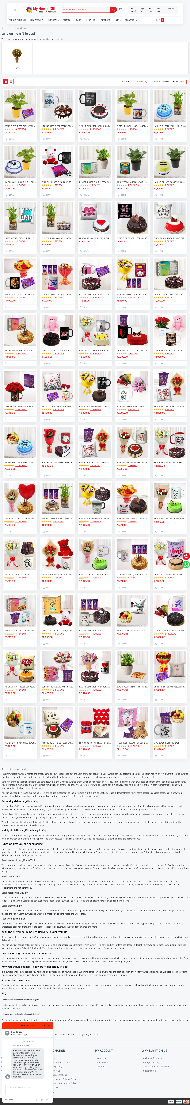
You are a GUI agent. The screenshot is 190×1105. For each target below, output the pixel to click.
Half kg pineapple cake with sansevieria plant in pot (170, 182)
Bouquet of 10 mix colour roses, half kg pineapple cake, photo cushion (95, 350)
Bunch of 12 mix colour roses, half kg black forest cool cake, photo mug (170, 462)
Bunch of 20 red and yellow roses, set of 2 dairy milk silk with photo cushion (170, 687)
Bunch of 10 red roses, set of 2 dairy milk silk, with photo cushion (170, 406)
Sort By (125, 81)
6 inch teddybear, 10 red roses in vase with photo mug (170, 350)
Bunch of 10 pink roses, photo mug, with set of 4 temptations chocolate (132, 406)
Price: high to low (161, 81)
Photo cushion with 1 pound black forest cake (95, 238)
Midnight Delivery (151, 1062)
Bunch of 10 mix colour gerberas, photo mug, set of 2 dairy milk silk (20, 294)
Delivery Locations (58, 1075)
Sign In (142, 10)
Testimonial (171, 9)
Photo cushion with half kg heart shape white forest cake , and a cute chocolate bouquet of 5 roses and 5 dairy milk (95, 743)
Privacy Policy (56, 1066)
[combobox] (88, 10)
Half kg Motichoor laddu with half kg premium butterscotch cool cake (20, 350)
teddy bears (138, 849)
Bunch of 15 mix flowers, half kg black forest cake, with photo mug (95, 518)
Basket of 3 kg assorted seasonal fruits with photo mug (20, 743)
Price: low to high (140, 81)
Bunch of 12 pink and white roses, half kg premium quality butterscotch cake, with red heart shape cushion (20, 518)
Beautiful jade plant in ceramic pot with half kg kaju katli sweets (95, 182)
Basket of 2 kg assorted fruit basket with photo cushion (132, 630)
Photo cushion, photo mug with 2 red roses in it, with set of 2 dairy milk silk (57, 406)
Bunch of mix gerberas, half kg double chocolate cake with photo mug (132, 518)
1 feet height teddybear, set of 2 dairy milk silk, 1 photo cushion (132, 743)
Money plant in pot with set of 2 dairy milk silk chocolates (20, 126)
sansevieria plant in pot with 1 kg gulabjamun (132, 182)
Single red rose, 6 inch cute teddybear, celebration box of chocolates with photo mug (57, 182)
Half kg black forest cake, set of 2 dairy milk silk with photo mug (95, 294)
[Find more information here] (28, 1062)
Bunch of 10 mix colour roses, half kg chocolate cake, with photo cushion (170, 574)
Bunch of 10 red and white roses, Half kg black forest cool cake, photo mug (132, 462)
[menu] (78, 20)
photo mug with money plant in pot (132, 126)
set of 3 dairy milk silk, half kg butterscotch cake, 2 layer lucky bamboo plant (57, 518)
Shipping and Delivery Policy (63, 1079)
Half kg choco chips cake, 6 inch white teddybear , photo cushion (57, 630)
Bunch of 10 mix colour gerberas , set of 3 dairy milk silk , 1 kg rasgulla (132, 294)
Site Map (100, 1066)
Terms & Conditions (59, 1062)
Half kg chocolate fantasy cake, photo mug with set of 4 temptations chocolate (170, 630)
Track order (158, 10)
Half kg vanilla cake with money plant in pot (20, 182)
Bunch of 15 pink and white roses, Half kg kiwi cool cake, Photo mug (95, 574)
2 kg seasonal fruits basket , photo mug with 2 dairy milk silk (170, 743)
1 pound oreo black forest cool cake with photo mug (57, 126)
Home (3, 28)
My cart (150, 10)
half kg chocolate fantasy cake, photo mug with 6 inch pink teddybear (57, 350)
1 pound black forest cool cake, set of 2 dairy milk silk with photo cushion (57, 743)
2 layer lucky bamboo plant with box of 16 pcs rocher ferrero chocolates (57, 238)
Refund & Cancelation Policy (63, 1083)
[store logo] (41, 10)
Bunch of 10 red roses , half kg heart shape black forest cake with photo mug (57, 462)
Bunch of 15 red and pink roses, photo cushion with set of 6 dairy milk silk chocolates (57, 687)
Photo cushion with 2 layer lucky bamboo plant (20, 238)
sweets (168, 923)
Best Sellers (180, 81)
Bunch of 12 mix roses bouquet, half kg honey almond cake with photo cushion (20, 687)
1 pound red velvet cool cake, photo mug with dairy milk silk (132, 350)
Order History (102, 1062)
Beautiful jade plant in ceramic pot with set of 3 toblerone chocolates (132, 687)
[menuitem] (17, 20)
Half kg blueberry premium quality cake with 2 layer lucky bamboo (170, 126)
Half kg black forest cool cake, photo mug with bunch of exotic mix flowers (95, 687)
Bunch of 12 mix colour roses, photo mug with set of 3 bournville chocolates (20, 574)
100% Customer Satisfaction (156, 1066)
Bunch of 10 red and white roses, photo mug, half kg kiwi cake (170, 518)
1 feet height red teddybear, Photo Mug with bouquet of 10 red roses (57, 574)
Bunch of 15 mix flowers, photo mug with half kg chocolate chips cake (95, 406)
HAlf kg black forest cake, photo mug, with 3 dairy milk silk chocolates (95, 630)
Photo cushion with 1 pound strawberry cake (170, 238)
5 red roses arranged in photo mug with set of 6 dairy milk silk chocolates (20, 406)
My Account (133, 10)
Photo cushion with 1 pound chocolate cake (132, 238)
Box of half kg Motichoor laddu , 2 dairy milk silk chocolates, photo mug (20, 630)
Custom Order (149, 1070)
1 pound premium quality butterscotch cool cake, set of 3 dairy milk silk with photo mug (132, 574)
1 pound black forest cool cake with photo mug (95, 126)
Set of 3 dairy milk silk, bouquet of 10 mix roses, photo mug (57, 294)
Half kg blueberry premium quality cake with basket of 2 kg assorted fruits (20, 462)
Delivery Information (152, 1058)
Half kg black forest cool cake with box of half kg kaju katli (170, 294)
